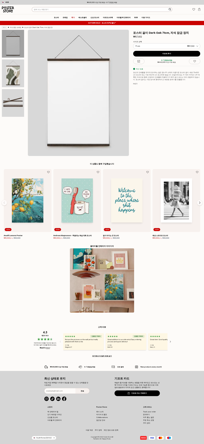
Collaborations (102, 417)
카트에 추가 (166, 54)
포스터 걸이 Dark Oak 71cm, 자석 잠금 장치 (38, 27)
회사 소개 (99, 412)
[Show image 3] (13, 103)
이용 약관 (89, 430)
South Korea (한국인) (44, 438)
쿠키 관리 (146, 423)
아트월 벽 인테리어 (54, 420)
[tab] (193, 9)
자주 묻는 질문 (148, 417)
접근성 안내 (100, 420)
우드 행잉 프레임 (15, 27)
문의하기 (146, 414)
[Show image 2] (13, 73)
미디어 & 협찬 (101, 414)
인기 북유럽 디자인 (54, 414)
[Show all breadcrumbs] (4, 27)
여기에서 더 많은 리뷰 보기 (102, 356)
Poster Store (107, 437)
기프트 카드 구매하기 (139, 393)
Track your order (149, 412)
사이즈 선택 (137, 42)
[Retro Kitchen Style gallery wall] (102, 280)
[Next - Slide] (200, 203)
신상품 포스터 (52, 417)
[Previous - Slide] (4, 203)
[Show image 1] (13, 44)
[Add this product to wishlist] (194, 61)
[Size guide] (138, 61)
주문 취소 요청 (148, 420)
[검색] (170, 9)
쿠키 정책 (98, 430)
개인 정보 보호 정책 (111, 430)
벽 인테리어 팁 (52, 412)
